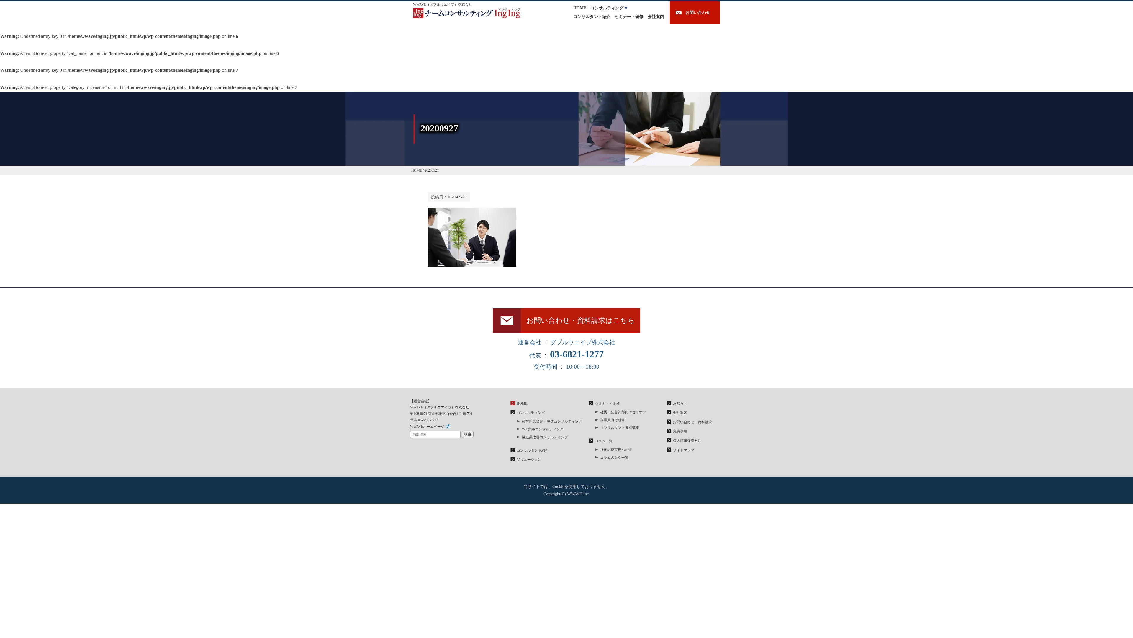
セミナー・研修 (629, 16)
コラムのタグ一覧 (614, 457)
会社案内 (656, 16)
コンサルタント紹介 (591, 16)
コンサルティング (606, 8)
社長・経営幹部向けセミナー (623, 412)
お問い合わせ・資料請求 (692, 422)
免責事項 (680, 431)
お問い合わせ (697, 12)
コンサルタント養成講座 (619, 428)
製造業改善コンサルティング (545, 437)
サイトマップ (683, 450)
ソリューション (529, 460)
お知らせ (680, 403)
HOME (579, 8)
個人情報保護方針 (687, 441)
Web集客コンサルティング (543, 429)
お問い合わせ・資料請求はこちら (580, 320)
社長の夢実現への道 (616, 450)
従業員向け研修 (612, 420)
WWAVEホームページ (427, 426)
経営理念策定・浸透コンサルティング (552, 421)
